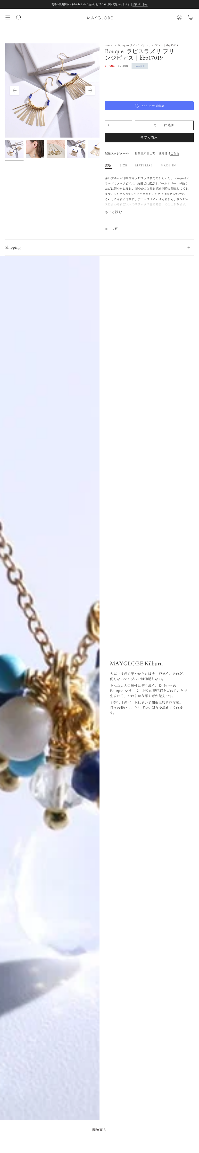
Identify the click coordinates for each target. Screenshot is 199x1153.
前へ (14, 90)
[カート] (190, 17)
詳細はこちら (140, 4)
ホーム (108, 45)
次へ (90, 90)
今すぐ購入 (149, 137)
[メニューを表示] (8, 17)
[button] (149, 105)
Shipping (13, 247)
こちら (174, 153)
